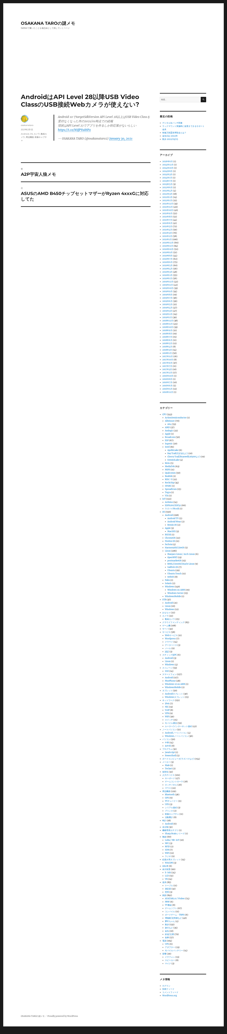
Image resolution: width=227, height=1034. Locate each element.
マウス (168, 788)
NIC (166, 707)
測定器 (168, 888)
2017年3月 (167, 369)
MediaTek (170, 466)
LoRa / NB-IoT (172, 840)
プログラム (167, 749)
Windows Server (175, 593)
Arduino (169, 502)
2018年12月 (167, 320)
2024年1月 (167, 177)
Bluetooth (170, 794)
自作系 (168, 746)
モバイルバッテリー (174, 950)
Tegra (168, 492)
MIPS (167, 469)
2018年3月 (167, 350)
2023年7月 (167, 181)
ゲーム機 (166, 625)
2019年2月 (167, 314)
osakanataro (27, 125)
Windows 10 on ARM (175, 684)
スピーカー (170, 960)
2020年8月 (167, 255)
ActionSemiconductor (176, 417)
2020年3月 (167, 272)
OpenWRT (172, 557)
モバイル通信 (171, 723)
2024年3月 (167, 174)
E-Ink (168, 872)
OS (31, 134)
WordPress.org (169, 995)
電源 (164, 940)
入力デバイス (168, 775)
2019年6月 (167, 301)
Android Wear (174, 521)
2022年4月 (167, 190)
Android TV (173, 518)
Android (25, 134)
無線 (164, 836)
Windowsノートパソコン (176, 736)
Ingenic (168, 443)
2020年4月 (167, 268)
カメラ (37, 134)
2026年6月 (167, 161)
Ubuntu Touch (174, 573)
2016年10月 (167, 376)
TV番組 (168, 905)
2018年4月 (167, 346)
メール (168, 648)
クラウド (169, 642)
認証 (167, 651)
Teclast (168, 768)
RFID (167, 846)
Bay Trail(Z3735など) (177, 453)
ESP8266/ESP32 (173, 505)
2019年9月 (167, 291)
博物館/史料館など (173, 918)
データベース (171, 645)
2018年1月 (167, 353)
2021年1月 (167, 239)
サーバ (165, 629)
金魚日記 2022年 (170, 136)
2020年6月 (167, 262)
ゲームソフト (171, 908)
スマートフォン (169, 674)
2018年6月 (167, 340)
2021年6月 (167, 223)
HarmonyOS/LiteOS (174, 547)
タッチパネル (171, 785)
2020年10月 (167, 249)
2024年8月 (167, 171)
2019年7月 (167, 298)
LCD (167, 875)
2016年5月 (167, 389)
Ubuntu (171, 570)
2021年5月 (167, 226)
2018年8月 (167, 333)
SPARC (168, 486)
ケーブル (169, 885)
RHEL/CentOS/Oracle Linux (180, 564)
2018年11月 (167, 324)
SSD (167, 671)
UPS (167, 804)
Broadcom (170, 437)
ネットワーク (168, 700)
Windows (169, 586)
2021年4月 (167, 229)
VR (166, 879)
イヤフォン (170, 957)
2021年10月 (167, 210)
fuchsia (168, 544)
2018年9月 (167, 330)
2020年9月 (167, 252)
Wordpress (170, 638)
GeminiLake (173, 460)
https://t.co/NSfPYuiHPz (74, 130)
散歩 (167, 924)
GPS (167, 798)
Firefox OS (170, 541)
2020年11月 (167, 246)
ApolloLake (172, 450)
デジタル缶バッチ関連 (172, 123)
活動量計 (169, 817)
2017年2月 (167, 372)
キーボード (170, 778)
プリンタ (169, 810)
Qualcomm (170, 473)
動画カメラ (170, 619)
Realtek (168, 476)
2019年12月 (167, 281)
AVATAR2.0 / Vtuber (175, 898)
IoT (164, 499)
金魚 (167, 931)
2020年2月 (167, 275)
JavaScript (170, 752)
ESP (167, 440)
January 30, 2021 (120, 138)
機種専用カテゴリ (170, 830)
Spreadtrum (171, 489)
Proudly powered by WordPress (62, 1016)
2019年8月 (167, 294)
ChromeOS (170, 538)
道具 (164, 882)
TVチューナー (171, 801)
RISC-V (168, 479)
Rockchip (169, 482)
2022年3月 (167, 194)
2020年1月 (167, 278)
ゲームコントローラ (174, 781)
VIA (166, 495)
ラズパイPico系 (172, 508)
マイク (168, 963)
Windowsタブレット (174, 697)
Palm (167, 580)
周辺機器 (30, 137)
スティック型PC (169, 655)
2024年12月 (167, 164)
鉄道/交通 (169, 934)
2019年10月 (167, 288)
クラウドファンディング (173, 622)
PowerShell (170, 755)
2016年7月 (167, 382)
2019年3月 (167, 311)
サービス (166, 632)
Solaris (168, 583)
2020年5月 (167, 265)
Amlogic (169, 430)
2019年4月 (167, 307)
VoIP (167, 710)
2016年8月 (167, 379)
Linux (168, 551)
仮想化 (165, 772)
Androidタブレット (174, 694)
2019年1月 (167, 317)
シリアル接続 (171, 807)
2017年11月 (167, 356)
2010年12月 (167, 392)
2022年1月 (167, 200)
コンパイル (170, 911)
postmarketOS (174, 560)
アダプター (170, 947)
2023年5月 (167, 184)
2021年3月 (167, 233)
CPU (164, 414)
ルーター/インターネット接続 (178, 726)
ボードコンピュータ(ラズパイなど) (178, 759)
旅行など (169, 927)
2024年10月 (167, 168)
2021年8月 (167, 216)
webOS (170, 577)
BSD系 (168, 534)
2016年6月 (167, 385)
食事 (167, 937)
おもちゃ (166, 612)
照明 (167, 892)
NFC (167, 843)
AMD (167, 427)
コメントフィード (170, 992)
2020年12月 (167, 242)
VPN (167, 713)
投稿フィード (168, 989)
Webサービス (171, 635)
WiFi (167, 716)
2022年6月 (167, 187)
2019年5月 (167, 304)
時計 (164, 820)
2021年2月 (167, 236)
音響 (164, 953)
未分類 (165, 827)
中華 (167, 742)
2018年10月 (167, 327)
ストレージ (167, 668)
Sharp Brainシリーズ (175, 833)
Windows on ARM (176, 590)
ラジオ (168, 856)
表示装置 (166, 869)
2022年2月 (167, 197)
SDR (167, 849)
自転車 (165, 866)
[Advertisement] (113, 70)
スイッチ (169, 720)
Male (167, 765)
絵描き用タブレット (171, 859)
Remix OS (172, 525)
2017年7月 (167, 366)
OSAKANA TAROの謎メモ (48, 23)
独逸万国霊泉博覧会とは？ (174, 132)
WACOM (169, 862)
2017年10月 (167, 359)
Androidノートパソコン (176, 733)
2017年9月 (167, 363)
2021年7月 (167, 220)
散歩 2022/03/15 (170, 139)
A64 (169, 424)
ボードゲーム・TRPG (175, 914)
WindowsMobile (173, 596)
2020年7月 (167, 259)
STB (164, 599)
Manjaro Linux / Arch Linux (181, 554)
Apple (167, 434)
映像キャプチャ (172, 814)
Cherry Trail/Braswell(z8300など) (183, 456)
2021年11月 (167, 207)
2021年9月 (167, 213)
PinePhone (170, 681)
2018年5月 (167, 343)
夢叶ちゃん (170, 921)
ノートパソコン (169, 729)
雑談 (164, 895)
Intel (167, 447)
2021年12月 (167, 203)
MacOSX (171, 531)
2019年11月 (167, 285)
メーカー (166, 762)
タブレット (167, 690)
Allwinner (170, 421)
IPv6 (167, 703)
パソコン (166, 739)
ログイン (166, 985)
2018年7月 (167, 337)
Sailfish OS (172, 567)
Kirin (167, 463)
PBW (167, 901)
